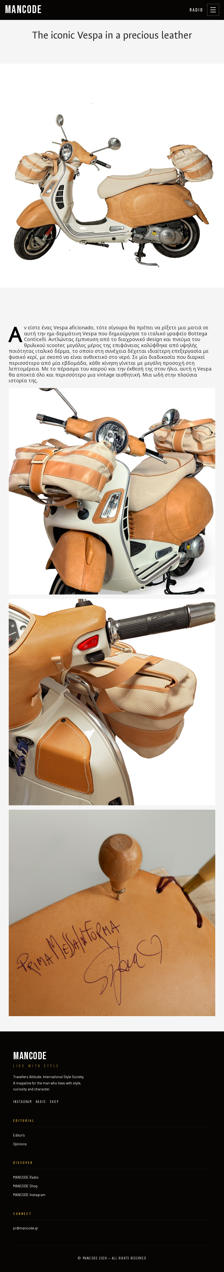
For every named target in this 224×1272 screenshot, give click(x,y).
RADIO (196, 9)
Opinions (20, 1144)
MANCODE (23, 9)
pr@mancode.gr (25, 1228)
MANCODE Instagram (29, 1195)
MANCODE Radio (26, 1177)
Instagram (22, 1101)
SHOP (54, 1101)
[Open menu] (213, 10)
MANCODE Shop (25, 1186)
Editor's (19, 1135)
